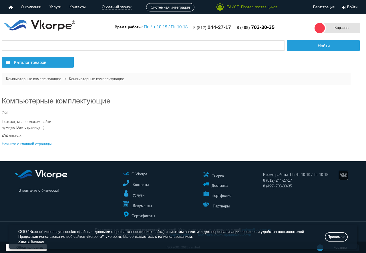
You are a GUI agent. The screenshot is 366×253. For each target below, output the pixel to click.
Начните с (26, 144)
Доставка (220, 185)
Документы (142, 206)
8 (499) (255, 27)
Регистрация (324, 7)
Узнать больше (31, 241)
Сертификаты (143, 215)
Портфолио (221, 195)
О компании (31, 7)
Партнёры (221, 206)
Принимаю (336, 237)
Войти (352, 7)
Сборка (218, 176)
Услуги (55, 7)
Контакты (77, 7)
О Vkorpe (139, 174)
